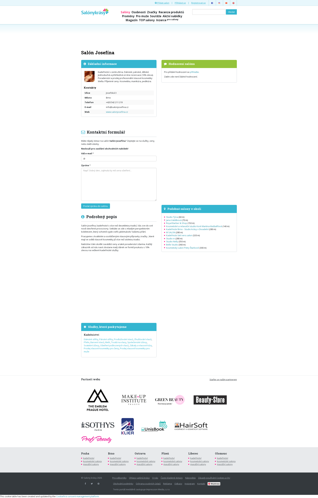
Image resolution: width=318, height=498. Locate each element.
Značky (152, 12)
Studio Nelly (172, 241)
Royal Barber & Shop (176, 223)
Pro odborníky (119, 477)
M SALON (170, 232)
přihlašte (194, 72)
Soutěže (155, 16)
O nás (155, 477)
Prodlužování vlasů (123, 339)
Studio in (170, 238)
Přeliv (86, 342)
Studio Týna (172, 216)
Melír (107, 342)
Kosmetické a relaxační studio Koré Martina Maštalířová (194, 226)
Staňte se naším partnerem (223, 379)
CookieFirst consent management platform (77, 496)
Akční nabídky (172, 16)
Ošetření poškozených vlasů (114, 345)
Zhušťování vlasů (143, 339)
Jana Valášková (174, 220)
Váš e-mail (86, 153)
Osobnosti (139, 12)
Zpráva (85, 165)
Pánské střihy (106, 339)
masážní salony (91, 464)
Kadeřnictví (91, 334)
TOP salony (147, 20)
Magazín (132, 20)
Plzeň (165, 453)
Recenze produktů (171, 12)
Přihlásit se (180, 2)
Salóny (125, 12)
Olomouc (221, 453)
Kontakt (201, 483)
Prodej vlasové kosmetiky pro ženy (101, 348)
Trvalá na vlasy (118, 342)
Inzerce (167, 20)
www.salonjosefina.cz (117, 111)
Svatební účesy (91, 345)
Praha (85, 453)
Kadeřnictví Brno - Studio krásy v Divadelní (187, 229)
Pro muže (142, 16)
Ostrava (140, 453)
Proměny (128, 16)
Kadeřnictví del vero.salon (179, 235)
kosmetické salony (92, 461)
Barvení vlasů (97, 342)
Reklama (167, 483)
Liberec (193, 453)
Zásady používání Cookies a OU (214, 477)
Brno (111, 453)
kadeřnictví (88, 458)
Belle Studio (172, 244)
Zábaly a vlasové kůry (141, 345)
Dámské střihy (91, 339)
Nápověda (190, 477)
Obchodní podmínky (123, 483)
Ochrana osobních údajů (148, 483)
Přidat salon (163, 2)
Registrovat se (198, 2)
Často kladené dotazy (172, 477)
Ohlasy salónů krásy (139, 477)
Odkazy (178, 483)
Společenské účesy (137, 342)
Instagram (190, 483)
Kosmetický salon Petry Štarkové (182, 247)
